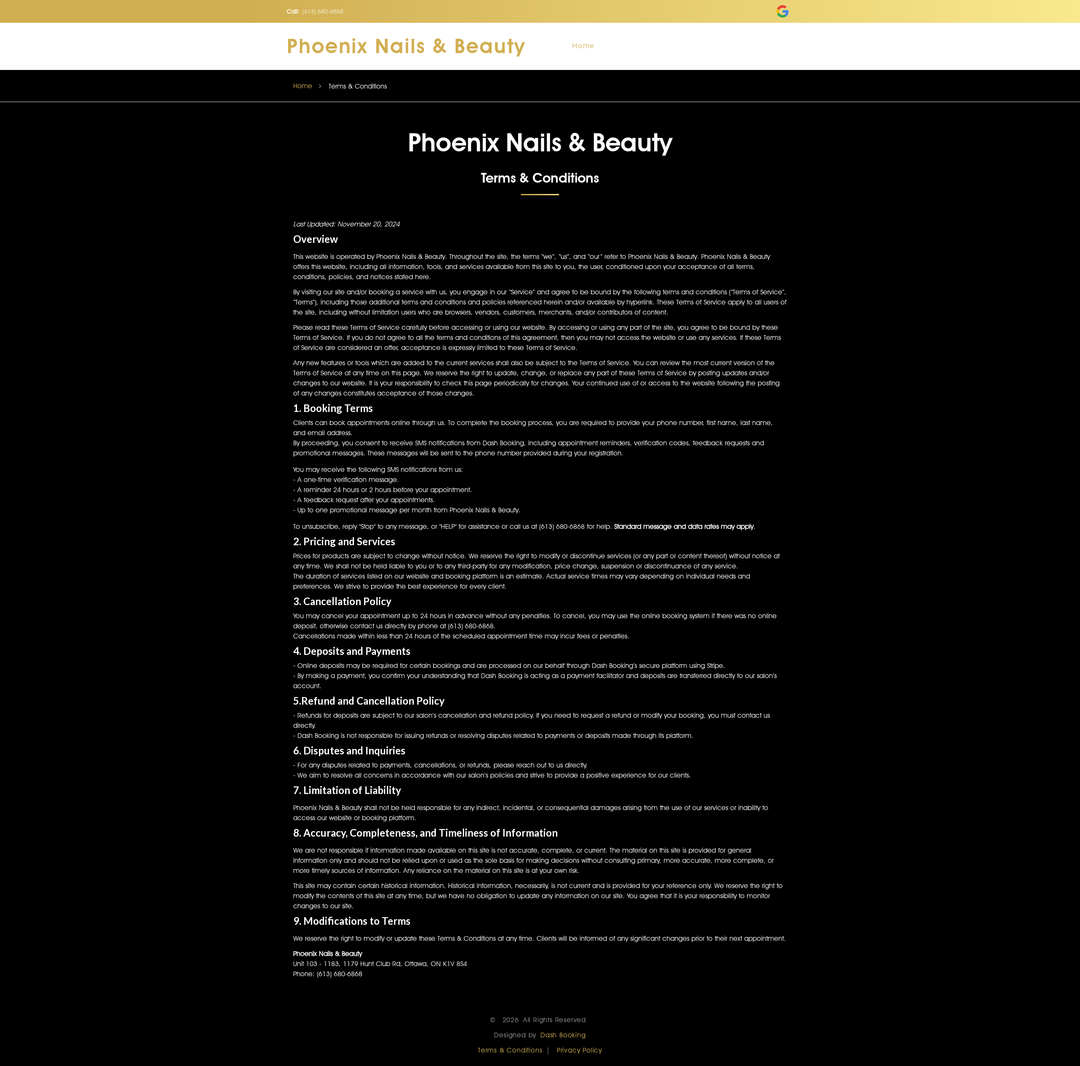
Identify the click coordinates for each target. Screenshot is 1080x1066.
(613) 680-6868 (322, 11)
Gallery (725, 46)
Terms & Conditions (510, 1050)
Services (676, 46)
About (627, 46)
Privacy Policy (579, 1050)
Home (583, 46)
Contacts (777, 46)
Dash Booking (563, 1035)
